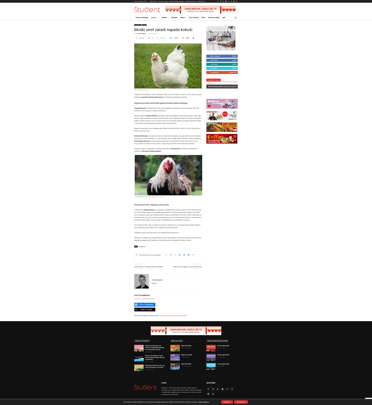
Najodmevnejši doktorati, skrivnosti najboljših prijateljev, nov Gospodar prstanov (154, 347)
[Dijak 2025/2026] (175, 348)
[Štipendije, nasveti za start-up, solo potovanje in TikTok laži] (139, 368)
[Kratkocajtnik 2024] (211, 348)
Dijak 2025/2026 (186, 345)
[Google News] (237, 1)
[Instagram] (220, 1)
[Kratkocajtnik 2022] (211, 366)
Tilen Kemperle (142, 33)
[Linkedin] (180, 255)
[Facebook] (218, 1)
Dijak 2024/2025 (186, 364)
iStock (147, 90)
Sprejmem (227, 402)
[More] (193, 38)
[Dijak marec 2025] (175, 357)
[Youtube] (234, 1)
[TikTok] (228, 1)
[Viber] (193, 255)
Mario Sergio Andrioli (153, 196)
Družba (144, 25)
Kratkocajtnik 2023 (223, 355)
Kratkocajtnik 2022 (223, 364)
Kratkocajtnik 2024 (223, 345)
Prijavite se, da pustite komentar (144, 299)
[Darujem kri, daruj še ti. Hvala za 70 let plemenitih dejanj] (201, 10)
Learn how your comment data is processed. (173, 315)
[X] (231, 1)
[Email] (184, 255)
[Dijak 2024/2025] (175, 366)
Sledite (234, 60)
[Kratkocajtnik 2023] (211, 357)
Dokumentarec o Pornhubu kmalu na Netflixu (148, 267)
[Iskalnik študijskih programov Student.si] (220, 50)
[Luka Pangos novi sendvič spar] (221, 121)
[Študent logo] (149, 9)
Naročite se (232, 72)
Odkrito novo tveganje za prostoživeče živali (187, 267)
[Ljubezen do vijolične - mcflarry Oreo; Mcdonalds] (222, 110)
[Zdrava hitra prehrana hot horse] (221, 133)
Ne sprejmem (241, 402)
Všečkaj (234, 56)
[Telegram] (188, 255)
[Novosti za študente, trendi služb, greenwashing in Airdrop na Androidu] (139, 358)
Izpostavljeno (138, 25)
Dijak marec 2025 (186, 355)
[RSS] (223, 1)
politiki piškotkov (203, 402)
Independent (142, 246)
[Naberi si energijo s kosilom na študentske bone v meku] (221, 144)
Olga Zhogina (140, 90)
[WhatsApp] (175, 255)
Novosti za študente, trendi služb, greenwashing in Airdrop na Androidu (155, 357)
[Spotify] (226, 1)
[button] (235, 17)
